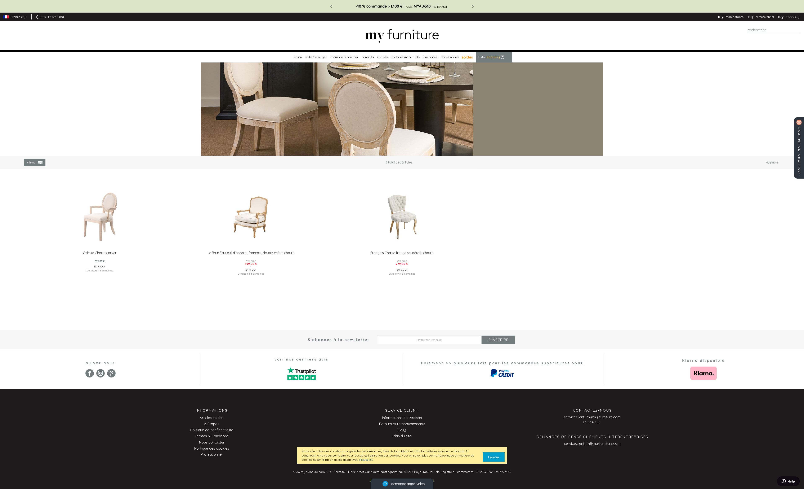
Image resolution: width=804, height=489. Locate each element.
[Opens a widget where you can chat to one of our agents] (788, 481)
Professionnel (212, 454)
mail (62, 17)
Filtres (31, 162)
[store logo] (402, 36)
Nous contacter (211, 442)
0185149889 (48, 17)
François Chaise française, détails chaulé (401, 253)
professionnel (764, 17)
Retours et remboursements (402, 424)
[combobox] (773, 30)
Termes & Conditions (211, 436)
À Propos (211, 424)
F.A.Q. (401, 430)
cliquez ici (365, 460)
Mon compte (734, 17)
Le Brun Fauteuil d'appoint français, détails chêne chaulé (250, 253)
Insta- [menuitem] (489, 57)
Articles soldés (211, 417)
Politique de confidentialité (211, 430)
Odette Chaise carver (99, 253)
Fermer (493, 457)
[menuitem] (297, 57)
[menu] (402, 57)
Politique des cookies (211, 448)
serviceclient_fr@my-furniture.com (592, 417)
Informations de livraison (402, 417)
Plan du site (402, 436)
